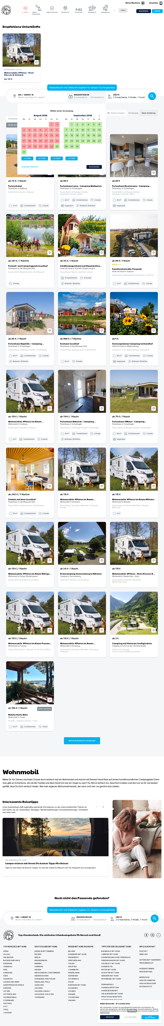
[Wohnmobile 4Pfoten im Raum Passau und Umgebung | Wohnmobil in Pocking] (30, 613)
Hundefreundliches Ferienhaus (116, 957)
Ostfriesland (9, 994)
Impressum (144, 977)
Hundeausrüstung (110, 987)
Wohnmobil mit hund (111, 979)
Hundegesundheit (109, 991)
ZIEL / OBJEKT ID (26, 94)
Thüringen (39, 997)
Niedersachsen (42, 976)
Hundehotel (107, 966)
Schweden (73, 988)
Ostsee (6, 991)
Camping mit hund (109, 954)
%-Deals (25, 12)
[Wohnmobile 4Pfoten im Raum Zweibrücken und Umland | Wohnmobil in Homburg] (30, 391)
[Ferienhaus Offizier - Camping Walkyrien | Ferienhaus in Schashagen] (134, 391)
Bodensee (7, 963)
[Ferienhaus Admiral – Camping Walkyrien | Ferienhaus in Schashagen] (82, 391)
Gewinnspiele (107, 984)
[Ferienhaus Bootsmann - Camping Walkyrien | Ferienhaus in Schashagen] (134, 155)
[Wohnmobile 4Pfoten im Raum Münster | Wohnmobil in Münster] (134, 469)
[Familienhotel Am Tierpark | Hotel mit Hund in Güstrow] (134, 235)
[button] (156, 3)
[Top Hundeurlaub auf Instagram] (152, 935)
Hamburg (39, 966)
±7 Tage (71, 158)
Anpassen (110, 1017)
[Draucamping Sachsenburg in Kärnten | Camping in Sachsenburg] (82, 543)
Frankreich (73, 957)
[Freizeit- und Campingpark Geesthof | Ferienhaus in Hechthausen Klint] (30, 235)
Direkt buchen (52, 12)
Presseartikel (146, 972)
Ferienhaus (105, 12)
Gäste (116, 94)
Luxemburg (73, 970)
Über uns (143, 954)
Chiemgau (7, 966)
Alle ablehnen (130, 1017)
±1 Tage (27, 158)
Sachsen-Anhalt (42, 991)
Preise (157, 11)
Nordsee (7, 988)
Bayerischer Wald (11, 960)
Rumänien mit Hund (77, 985)
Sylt (5, 1006)
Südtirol (7, 1003)
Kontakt (143, 951)
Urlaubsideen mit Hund (112, 994)
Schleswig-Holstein (44, 994)
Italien (71, 963)
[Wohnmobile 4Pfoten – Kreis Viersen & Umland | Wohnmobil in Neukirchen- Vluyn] (134, 543)
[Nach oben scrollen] (159, 935)
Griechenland (74, 960)
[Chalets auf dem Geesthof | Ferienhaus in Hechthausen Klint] (30, 469)
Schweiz (72, 991)
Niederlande (74, 973)
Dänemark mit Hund (77, 954)
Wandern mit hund (110, 976)
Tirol (5, 1010)
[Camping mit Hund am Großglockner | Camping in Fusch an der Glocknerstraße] (134, 613)
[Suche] (152, 96)
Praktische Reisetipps (111, 997)
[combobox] (42, 99)
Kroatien (72, 966)
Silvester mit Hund (110, 973)
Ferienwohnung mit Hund (113, 960)
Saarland (39, 985)
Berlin (37, 957)
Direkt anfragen (36, 13)
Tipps (123, 10)
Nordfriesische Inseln (13, 985)
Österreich (73, 979)
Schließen (94, 167)
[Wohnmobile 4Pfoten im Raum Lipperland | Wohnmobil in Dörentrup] (82, 613)
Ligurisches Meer (11, 982)
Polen (71, 982)
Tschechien (73, 997)
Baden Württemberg (44, 951)
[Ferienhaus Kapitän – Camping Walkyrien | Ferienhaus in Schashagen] (30, 313)
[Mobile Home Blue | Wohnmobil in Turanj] (30, 682)
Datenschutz (145, 986)
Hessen (38, 970)
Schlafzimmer (14, 119)
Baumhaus (92, 12)
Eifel (5, 970)
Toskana (7, 1013)
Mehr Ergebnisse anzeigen (82, 741)
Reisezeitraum (81, 94)
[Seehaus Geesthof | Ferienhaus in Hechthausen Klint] (82, 313)
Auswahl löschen (29, 167)
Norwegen (73, 976)
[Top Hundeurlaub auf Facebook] (146, 935)
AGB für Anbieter (147, 980)
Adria (6, 951)
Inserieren (143, 11)
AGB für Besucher (147, 983)
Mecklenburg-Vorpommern (47, 973)
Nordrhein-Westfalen (45, 979)
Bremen (38, 963)
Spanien (71, 994)
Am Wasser (8, 957)
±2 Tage (42, 158)
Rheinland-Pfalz (42, 982)
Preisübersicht (146, 963)
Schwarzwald (10, 997)
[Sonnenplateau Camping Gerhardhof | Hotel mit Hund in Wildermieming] (134, 313)
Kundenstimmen (146, 969)
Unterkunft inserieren (150, 960)
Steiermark (8, 1000)
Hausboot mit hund (110, 963)
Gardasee (7, 973)
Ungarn (71, 1000)
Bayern (38, 954)
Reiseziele (65, 12)
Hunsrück (8, 979)
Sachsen (39, 988)
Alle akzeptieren (150, 1017)
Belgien (71, 951)
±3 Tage (56, 158)
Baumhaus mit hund (110, 951)
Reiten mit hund (108, 970)
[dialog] (129, 1012)
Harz (5, 976)
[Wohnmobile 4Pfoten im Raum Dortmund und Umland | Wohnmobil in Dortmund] (82, 469)
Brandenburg (41, 960)
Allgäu (6, 954)
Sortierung (133, 113)
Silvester (78, 12)
